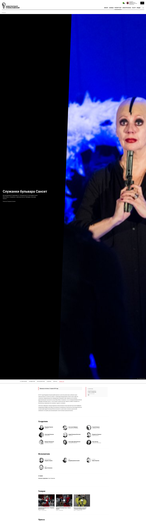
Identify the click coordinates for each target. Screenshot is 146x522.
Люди (138, 7)
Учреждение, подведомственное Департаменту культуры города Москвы (133, 3)
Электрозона (126, 7)
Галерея (49, 381)
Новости (61, 381)
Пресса (55, 381)
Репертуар (118, 7)
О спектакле (23, 381)
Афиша (111, 7)
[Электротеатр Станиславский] (11, 5)
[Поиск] (143, 8)
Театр (134, 7)
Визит (106, 7)
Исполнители (41, 381)
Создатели (32, 381)
